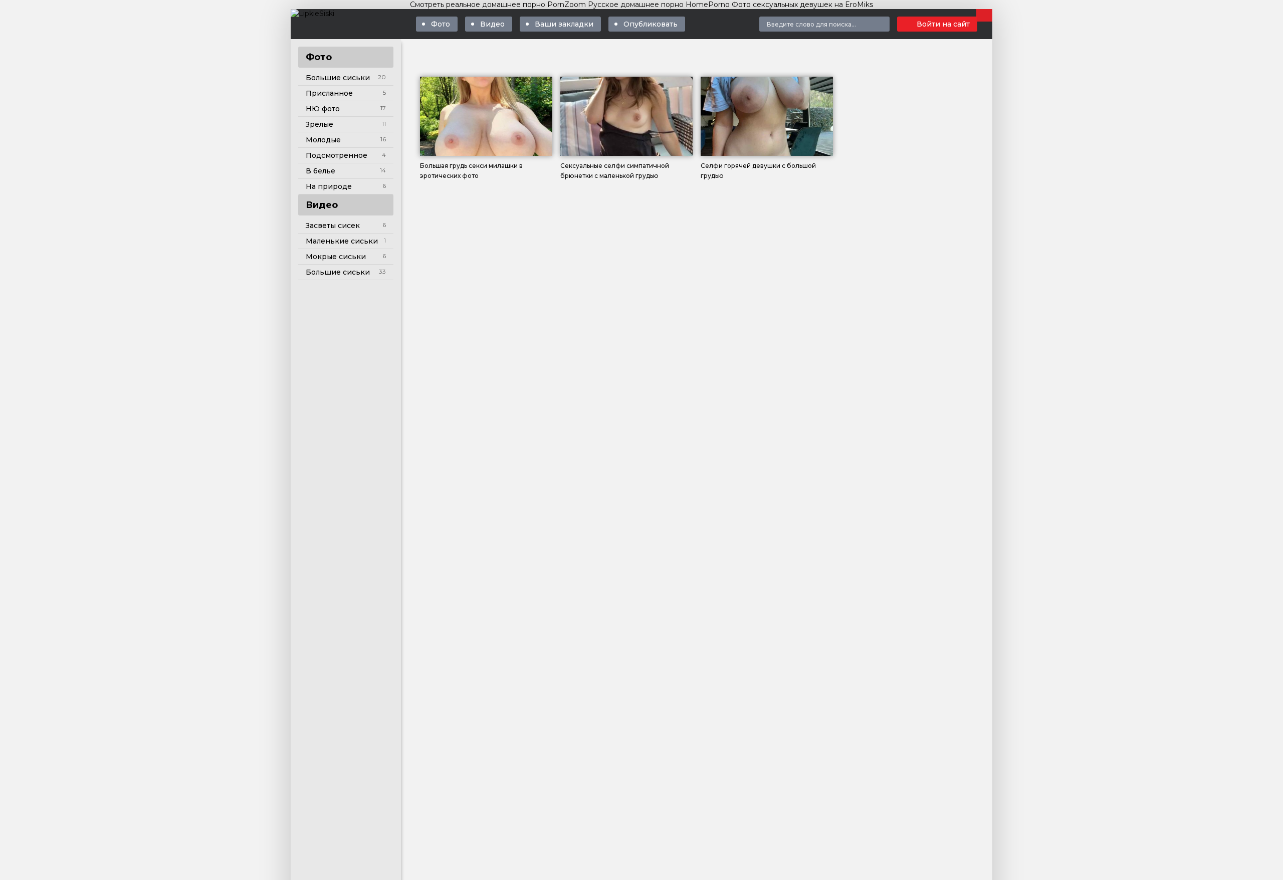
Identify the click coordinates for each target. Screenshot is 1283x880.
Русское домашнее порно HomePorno (659, 4)
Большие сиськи (338, 77)
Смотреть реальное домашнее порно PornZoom (498, 4)
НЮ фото (323, 108)
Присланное (329, 93)
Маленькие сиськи (342, 241)
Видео (492, 24)
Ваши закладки (564, 24)
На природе (329, 186)
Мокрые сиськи (336, 256)
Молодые (323, 139)
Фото (440, 24)
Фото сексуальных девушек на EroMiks (802, 4)
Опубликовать (650, 24)
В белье (320, 170)
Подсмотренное (336, 155)
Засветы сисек (333, 225)
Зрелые (319, 124)
